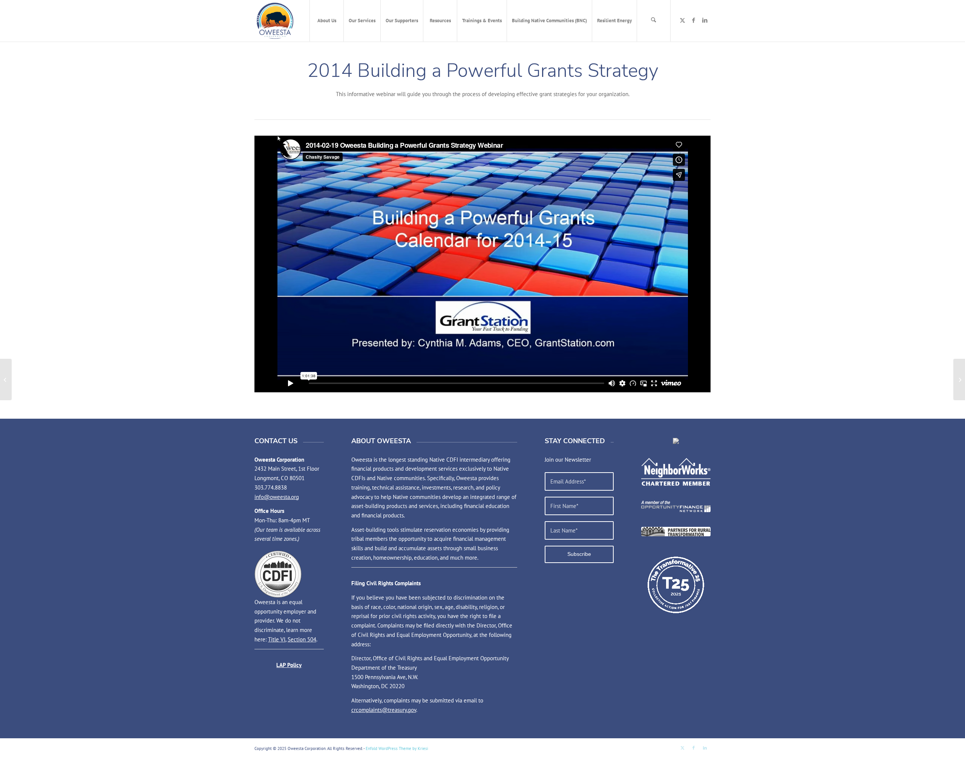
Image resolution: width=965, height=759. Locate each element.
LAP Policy (289, 665)
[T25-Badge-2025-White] (676, 585)
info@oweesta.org (276, 496)
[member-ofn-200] (676, 506)
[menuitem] (326, 20)
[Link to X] (682, 20)
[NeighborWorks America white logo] (676, 472)
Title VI (276, 639)
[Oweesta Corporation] (275, 20)
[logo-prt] (676, 531)
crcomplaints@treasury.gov (383, 709)
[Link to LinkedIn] (705, 20)
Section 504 (302, 639)
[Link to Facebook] (693, 20)
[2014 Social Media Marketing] (6, 379)
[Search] (654, 20)
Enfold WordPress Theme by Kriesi (397, 748)
